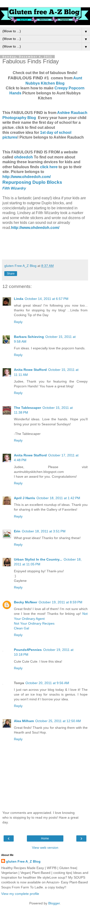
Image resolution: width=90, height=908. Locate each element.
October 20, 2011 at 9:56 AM (47, 683)
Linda (18, 299)
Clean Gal (21, 628)
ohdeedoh (23, 157)
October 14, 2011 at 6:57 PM (46, 299)
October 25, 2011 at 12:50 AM (58, 721)
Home (45, 838)
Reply (18, 322)
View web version (45, 847)
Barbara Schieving (29, 337)
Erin (17, 531)
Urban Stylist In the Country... (38, 559)
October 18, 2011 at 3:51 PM (44, 531)
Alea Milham (24, 721)
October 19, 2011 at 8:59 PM (60, 602)
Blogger (54, 903)
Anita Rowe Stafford (30, 370)
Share (11, 273)
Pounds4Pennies (28, 650)
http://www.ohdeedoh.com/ (26, 177)
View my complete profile (20, 894)
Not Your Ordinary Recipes (34, 623)
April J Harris (24, 498)
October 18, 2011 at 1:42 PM (58, 498)
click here (49, 167)
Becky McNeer (25, 602)
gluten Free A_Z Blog (23, 861)
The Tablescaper (27, 408)
